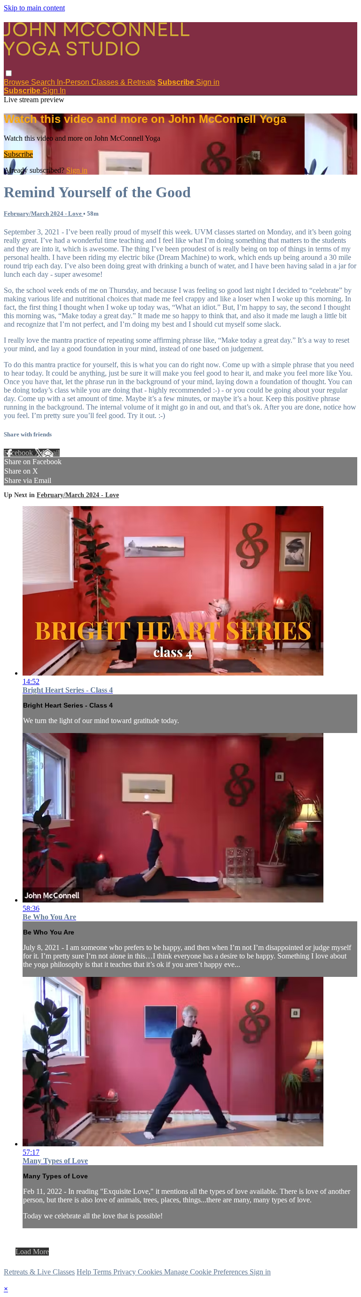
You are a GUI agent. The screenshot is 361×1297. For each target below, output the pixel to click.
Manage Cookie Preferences (207, 1272)
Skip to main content (34, 8)
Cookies (151, 1272)
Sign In (54, 91)
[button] (9, 73)
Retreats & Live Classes (39, 1272)
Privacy (125, 1272)
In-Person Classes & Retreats (106, 82)
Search (44, 82)
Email (51, 453)
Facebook (19, 453)
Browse (17, 82)
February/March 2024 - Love (43, 213)
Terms (103, 1272)
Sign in (208, 82)
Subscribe (18, 154)
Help (85, 1272)
